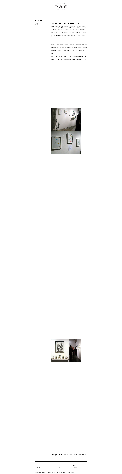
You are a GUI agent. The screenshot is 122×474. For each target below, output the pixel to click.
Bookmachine (80, 48)
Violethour (60, 45)
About (62, 15)
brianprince (36, 24)
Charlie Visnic (78, 45)
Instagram (75, 467)
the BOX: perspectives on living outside (69, 29)
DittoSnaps (80, 50)
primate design (67, 472)
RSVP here (56, 455)
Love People (39, 467)
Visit (66, 15)
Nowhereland (75, 56)
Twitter (74, 465)
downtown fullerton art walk (68, 26)
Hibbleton (59, 47)
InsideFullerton (80, 42)
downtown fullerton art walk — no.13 (66, 24)
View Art (38, 465)
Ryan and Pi (75, 59)
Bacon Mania (53, 44)
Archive (57, 15)
